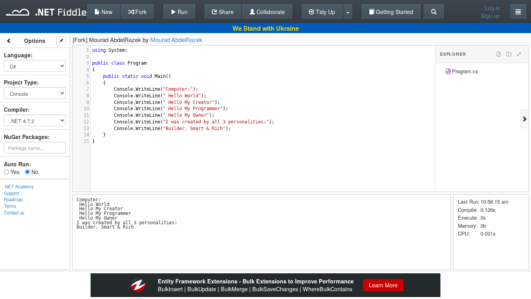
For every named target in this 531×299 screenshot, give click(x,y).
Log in (492, 8)
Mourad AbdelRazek (176, 39)
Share (225, 12)
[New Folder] (509, 54)
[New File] (498, 54)
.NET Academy (19, 186)
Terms (10, 206)
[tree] (481, 72)
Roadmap (13, 199)
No (34, 172)
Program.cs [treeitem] (465, 71)
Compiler (16, 109)
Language (17, 55)
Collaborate (270, 12)
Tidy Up (324, 12)
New (106, 12)
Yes (14, 172)
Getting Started (393, 12)
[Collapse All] (519, 54)
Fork (140, 12)
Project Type (20, 82)
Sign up (490, 15)
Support (11, 193)
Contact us (14, 212)
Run (182, 12)
